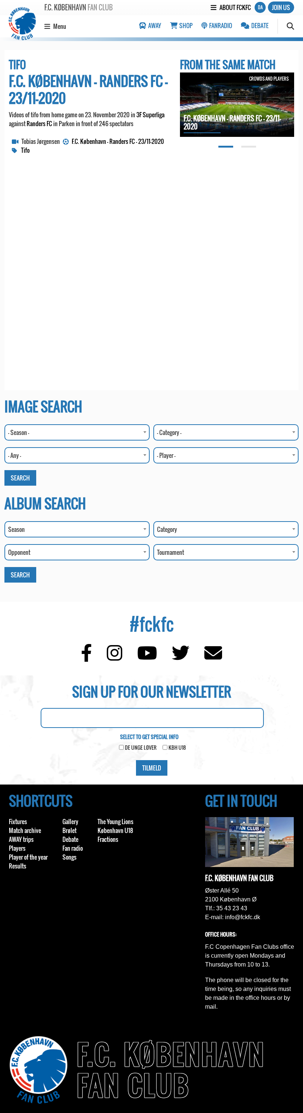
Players (17, 848)
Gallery (70, 821)
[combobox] (77, 432)
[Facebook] (86, 657)
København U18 (115, 830)
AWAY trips (21, 839)
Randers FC (39, 123)
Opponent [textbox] (19, 552)
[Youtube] (147, 657)
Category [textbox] (167, 529)
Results (17, 865)
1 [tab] (225, 146)
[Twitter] (180, 657)
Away (154, 25)
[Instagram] (114, 657)
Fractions (108, 839)
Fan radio (72, 848)
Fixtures (18, 821)
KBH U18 (177, 747)
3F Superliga (150, 114)
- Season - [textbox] (18, 432)
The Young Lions (115, 821)
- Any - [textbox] (14, 455)
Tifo (25, 150)
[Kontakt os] (213, 657)
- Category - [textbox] (169, 432)
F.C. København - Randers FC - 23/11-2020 (118, 141)
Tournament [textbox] (170, 552)
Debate (259, 25)
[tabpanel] (237, 105)
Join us (281, 7)
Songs (69, 857)
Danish (260, 7)
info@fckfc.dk (242, 917)
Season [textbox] (16, 529)
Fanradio (220, 25)
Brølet (69, 830)
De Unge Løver (141, 747)
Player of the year (28, 857)
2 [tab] (248, 146)
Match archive (25, 830)
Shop (185, 25)
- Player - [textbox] (166, 455)
